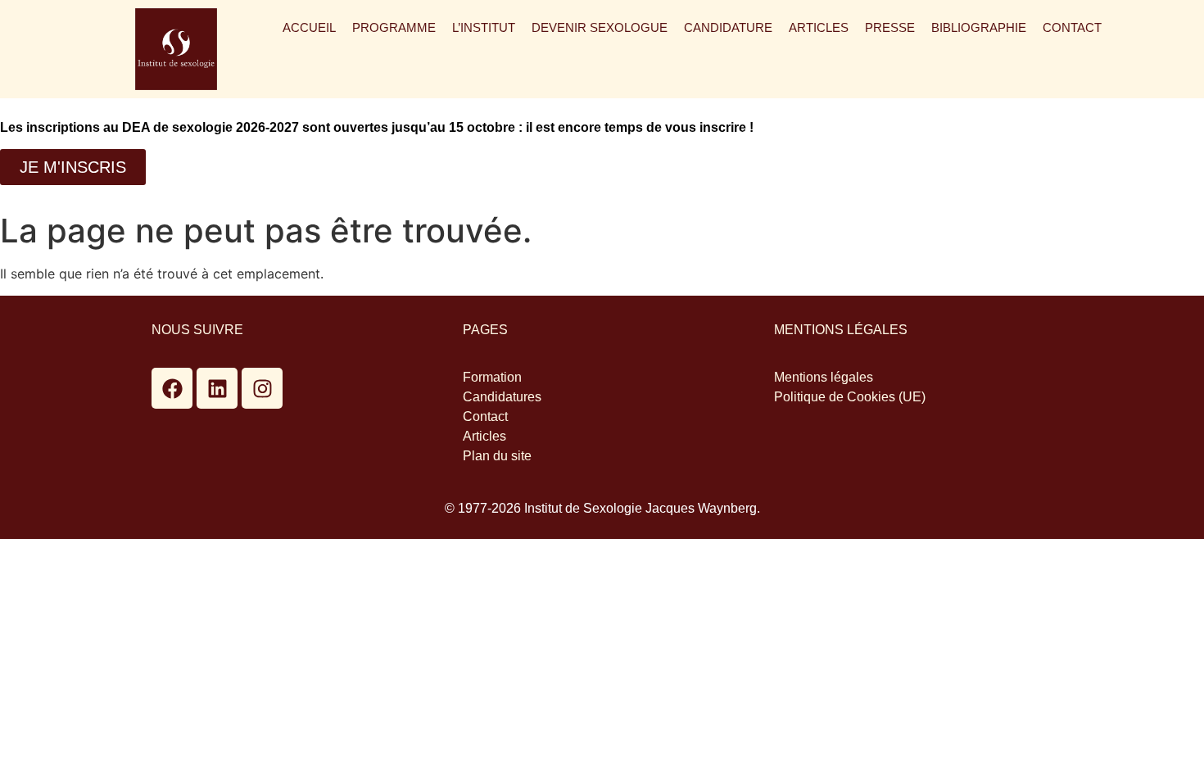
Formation (492, 377)
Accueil (309, 27)
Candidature (728, 27)
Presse (890, 27)
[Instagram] (262, 388)
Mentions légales (823, 377)
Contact (1072, 27)
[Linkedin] (217, 388)
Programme (394, 27)
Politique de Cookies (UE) (850, 397)
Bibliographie (978, 27)
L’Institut (483, 27)
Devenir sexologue (600, 27)
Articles (819, 27)
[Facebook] (172, 388)
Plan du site (497, 456)
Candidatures (502, 397)
